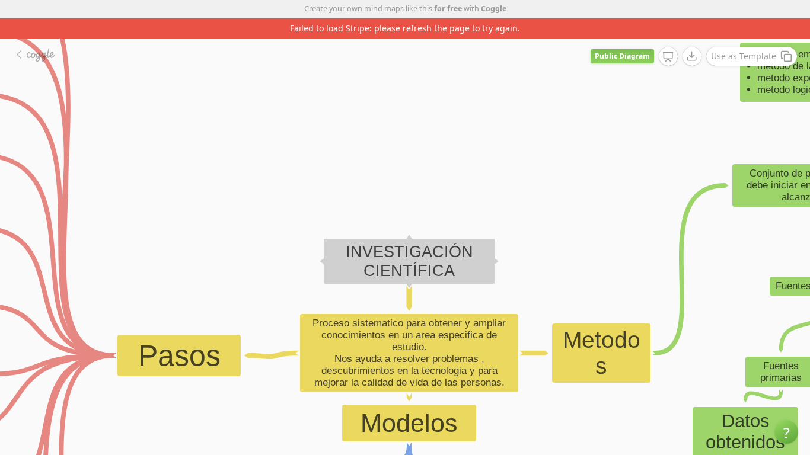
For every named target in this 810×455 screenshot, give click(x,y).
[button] (786, 432)
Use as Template (743, 56)
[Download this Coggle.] (692, 56)
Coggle (493, 9)
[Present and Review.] (668, 56)
